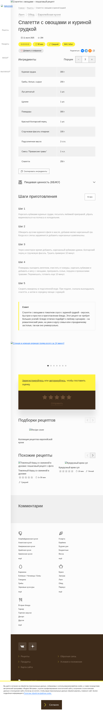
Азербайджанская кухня (28, 539)
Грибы (20, 583)
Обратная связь (68, 656)
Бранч (61, 572)
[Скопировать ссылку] (93, 50)
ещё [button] (20, 558)
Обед (31, 14)
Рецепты (5, 30)
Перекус (62, 587)
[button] (48, 365)
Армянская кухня (25, 554)
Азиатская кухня (25, 543)
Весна (61, 554)
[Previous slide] (87, 420)
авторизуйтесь (57, 380)
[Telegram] (86, 50)
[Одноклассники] (90, 50)
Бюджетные (63, 550)
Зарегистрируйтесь (33, 380)
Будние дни (63, 546)
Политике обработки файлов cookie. (38, 693)
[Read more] (36, 435)
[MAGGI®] (5, 8)
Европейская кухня (49, 14)
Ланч (21, 14)
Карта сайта (27, 667)
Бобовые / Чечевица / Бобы (29, 576)
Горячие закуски (25, 613)
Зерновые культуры (26, 587)
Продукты (5, 44)
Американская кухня (26, 546)
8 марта (62, 539)
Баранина (22, 572)
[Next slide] (92, 420)
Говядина (22, 580)
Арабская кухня (24, 550)
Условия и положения (71, 662)
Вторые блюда (24, 605)
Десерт (21, 617)
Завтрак (62, 576)
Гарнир (21, 609)
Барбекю (62, 543)
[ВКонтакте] (82, 50)
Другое (21, 620)
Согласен (54, 705)
